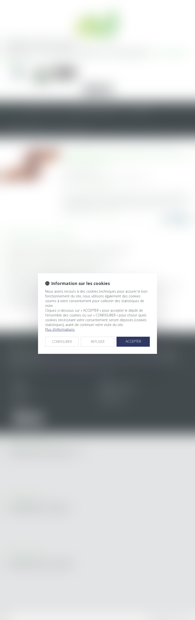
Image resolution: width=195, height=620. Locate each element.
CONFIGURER (62, 341)
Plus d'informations (60, 329)
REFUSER (97, 341)
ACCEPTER (133, 341)
